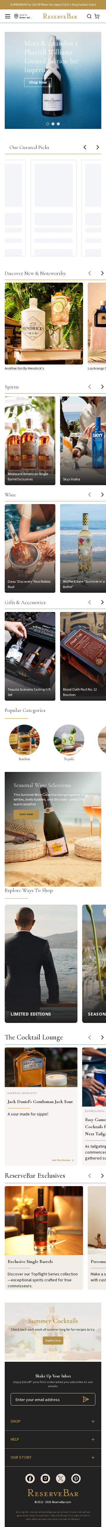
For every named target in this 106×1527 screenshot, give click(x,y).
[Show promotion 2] (53, 123)
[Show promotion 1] (47, 123)
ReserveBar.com (61, 1502)
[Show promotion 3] (58, 123)
